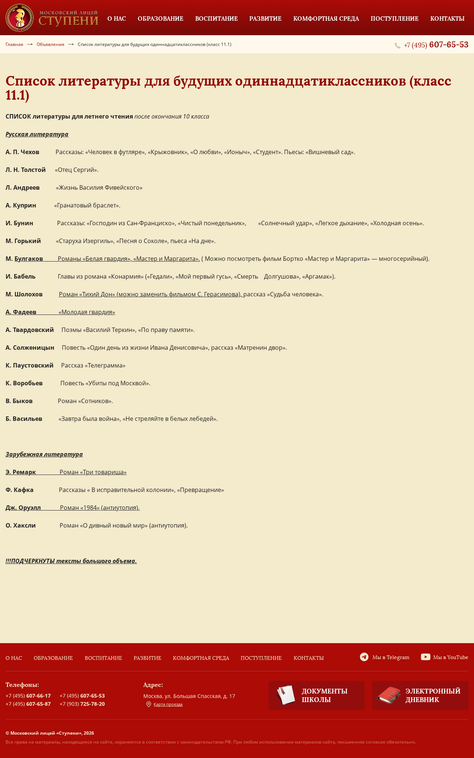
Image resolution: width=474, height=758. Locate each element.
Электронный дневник (433, 695)
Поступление (261, 658)
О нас (14, 658)
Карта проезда (168, 704)
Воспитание (103, 658)
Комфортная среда (201, 658)
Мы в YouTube (450, 657)
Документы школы (325, 695)
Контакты (309, 658)
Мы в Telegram (391, 657)
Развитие (147, 658)
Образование (53, 658)
